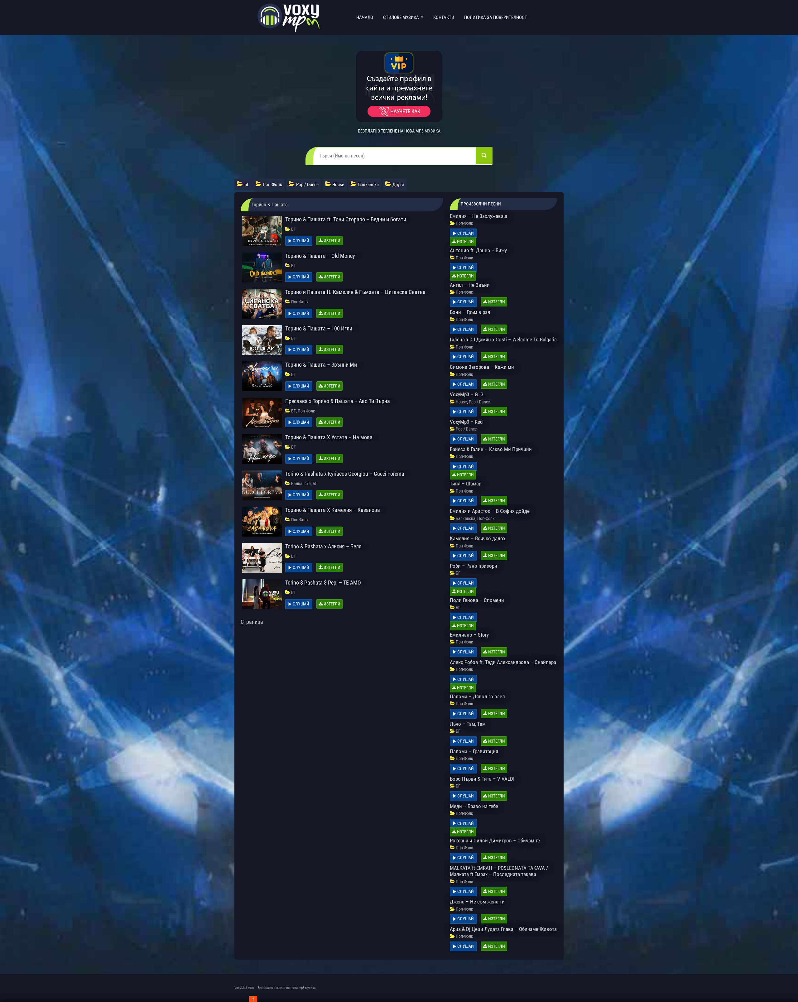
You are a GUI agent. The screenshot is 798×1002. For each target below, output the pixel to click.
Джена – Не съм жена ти (477, 901)
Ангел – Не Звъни (470, 285)
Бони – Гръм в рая (470, 312)
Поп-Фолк (300, 301)
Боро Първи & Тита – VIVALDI (482, 779)
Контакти (443, 17)
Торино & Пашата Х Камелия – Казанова (332, 510)
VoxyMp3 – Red (466, 422)
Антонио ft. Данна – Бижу (478, 250)
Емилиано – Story (469, 635)
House (461, 401)
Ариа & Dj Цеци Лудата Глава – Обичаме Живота (503, 929)
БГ (293, 229)
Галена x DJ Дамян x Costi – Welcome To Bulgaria (503, 339)
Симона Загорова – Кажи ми (482, 367)
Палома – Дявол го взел (477, 696)
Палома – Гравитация (474, 751)
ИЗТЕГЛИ (331, 240)
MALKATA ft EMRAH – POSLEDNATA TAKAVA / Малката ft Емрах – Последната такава (499, 871)
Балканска (301, 483)
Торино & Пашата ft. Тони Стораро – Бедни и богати (345, 219)
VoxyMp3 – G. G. (467, 394)
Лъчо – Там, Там (468, 724)
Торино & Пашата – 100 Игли (318, 328)
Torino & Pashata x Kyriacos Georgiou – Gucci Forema (344, 473)
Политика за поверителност (495, 17)
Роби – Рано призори (473, 566)
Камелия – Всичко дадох (477, 538)
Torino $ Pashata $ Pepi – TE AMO (323, 582)
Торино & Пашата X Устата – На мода (329, 437)
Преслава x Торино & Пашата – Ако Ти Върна (337, 401)
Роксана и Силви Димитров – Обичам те (495, 840)
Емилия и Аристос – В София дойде (490, 511)
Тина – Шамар (465, 483)
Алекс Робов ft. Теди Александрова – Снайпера (503, 662)
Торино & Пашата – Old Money (320, 256)
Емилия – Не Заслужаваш (478, 216)
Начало (366, 17)
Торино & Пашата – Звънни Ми (321, 364)
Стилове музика (401, 17)
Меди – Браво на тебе (474, 806)
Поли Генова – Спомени (477, 600)
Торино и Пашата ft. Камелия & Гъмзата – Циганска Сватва (355, 292)
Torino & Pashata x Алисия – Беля (323, 546)
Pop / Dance (479, 401)
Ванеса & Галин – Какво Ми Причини (491, 449)
